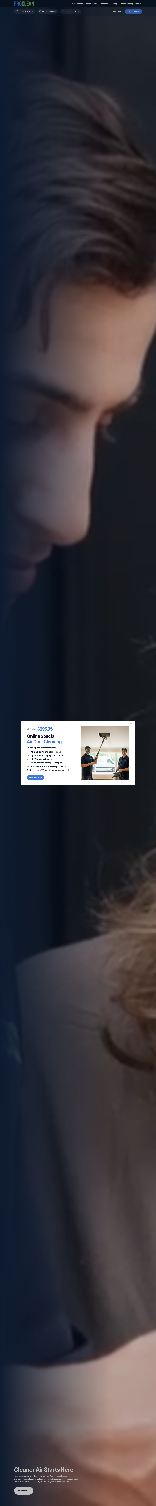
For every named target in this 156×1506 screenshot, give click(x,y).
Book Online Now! (35, 778)
